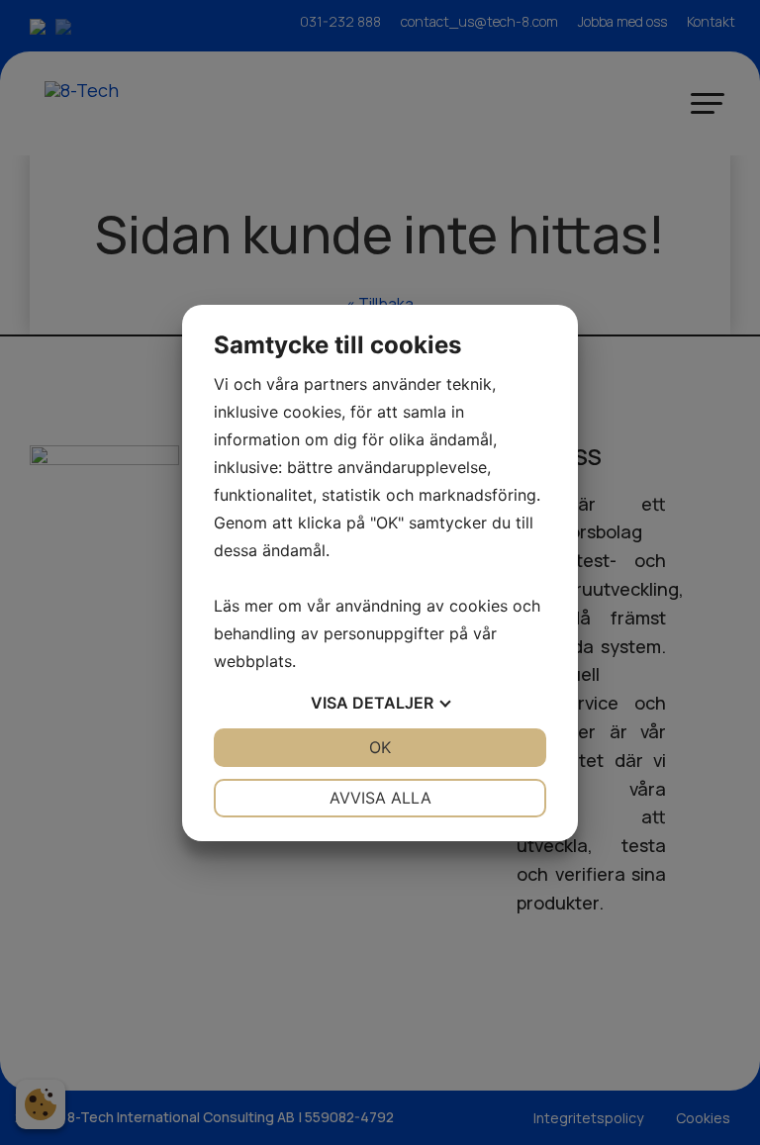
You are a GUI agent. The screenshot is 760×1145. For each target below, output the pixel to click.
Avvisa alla (380, 798)
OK (380, 747)
